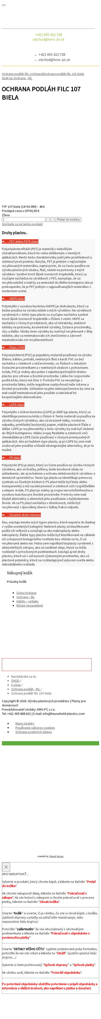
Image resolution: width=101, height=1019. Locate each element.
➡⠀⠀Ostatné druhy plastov (21, 515)
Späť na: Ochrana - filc (17, 78)
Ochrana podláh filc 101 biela (64, 74)
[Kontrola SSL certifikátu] (42, 849)
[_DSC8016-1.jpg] (48, 202)
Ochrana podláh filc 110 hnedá (23, 74)
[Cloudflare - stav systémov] (59, 849)
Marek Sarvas (57, 856)
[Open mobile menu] (4, 5)
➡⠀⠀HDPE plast (13, 298)
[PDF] (4, 108)
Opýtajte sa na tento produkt (22, 224)
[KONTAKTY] (47, 664)
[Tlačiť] (7, 108)
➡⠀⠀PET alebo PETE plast (20, 241)
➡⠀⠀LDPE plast (13, 404)
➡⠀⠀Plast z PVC (13, 347)
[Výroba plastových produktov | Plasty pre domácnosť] (48, 17)
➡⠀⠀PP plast (11, 457)
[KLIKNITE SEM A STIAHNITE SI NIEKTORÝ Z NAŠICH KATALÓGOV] (48, 627)
